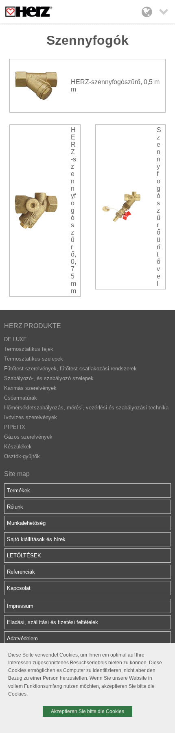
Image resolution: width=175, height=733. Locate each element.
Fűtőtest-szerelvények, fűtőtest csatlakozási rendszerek (70, 368)
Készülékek (18, 447)
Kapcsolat (19, 588)
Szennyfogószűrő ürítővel (159, 206)
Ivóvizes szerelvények (30, 417)
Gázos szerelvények (28, 437)
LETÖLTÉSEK (24, 555)
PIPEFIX (14, 427)
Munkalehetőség (26, 523)
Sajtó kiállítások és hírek (36, 539)
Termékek (18, 490)
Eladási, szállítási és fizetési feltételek (52, 622)
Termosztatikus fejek (28, 349)
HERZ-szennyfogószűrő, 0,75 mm (73, 210)
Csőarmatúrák (20, 398)
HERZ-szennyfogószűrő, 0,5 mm (115, 85)
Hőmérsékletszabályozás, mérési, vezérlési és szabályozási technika (86, 408)
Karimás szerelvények (30, 388)
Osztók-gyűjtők (22, 456)
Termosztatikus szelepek (33, 359)
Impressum (20, 606)
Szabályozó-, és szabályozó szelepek (49, 378)
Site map (17, 473)
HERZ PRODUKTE (32, 325)
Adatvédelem (22, 638)
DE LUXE (15, 339)
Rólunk (15, 507)
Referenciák (21, 572)
